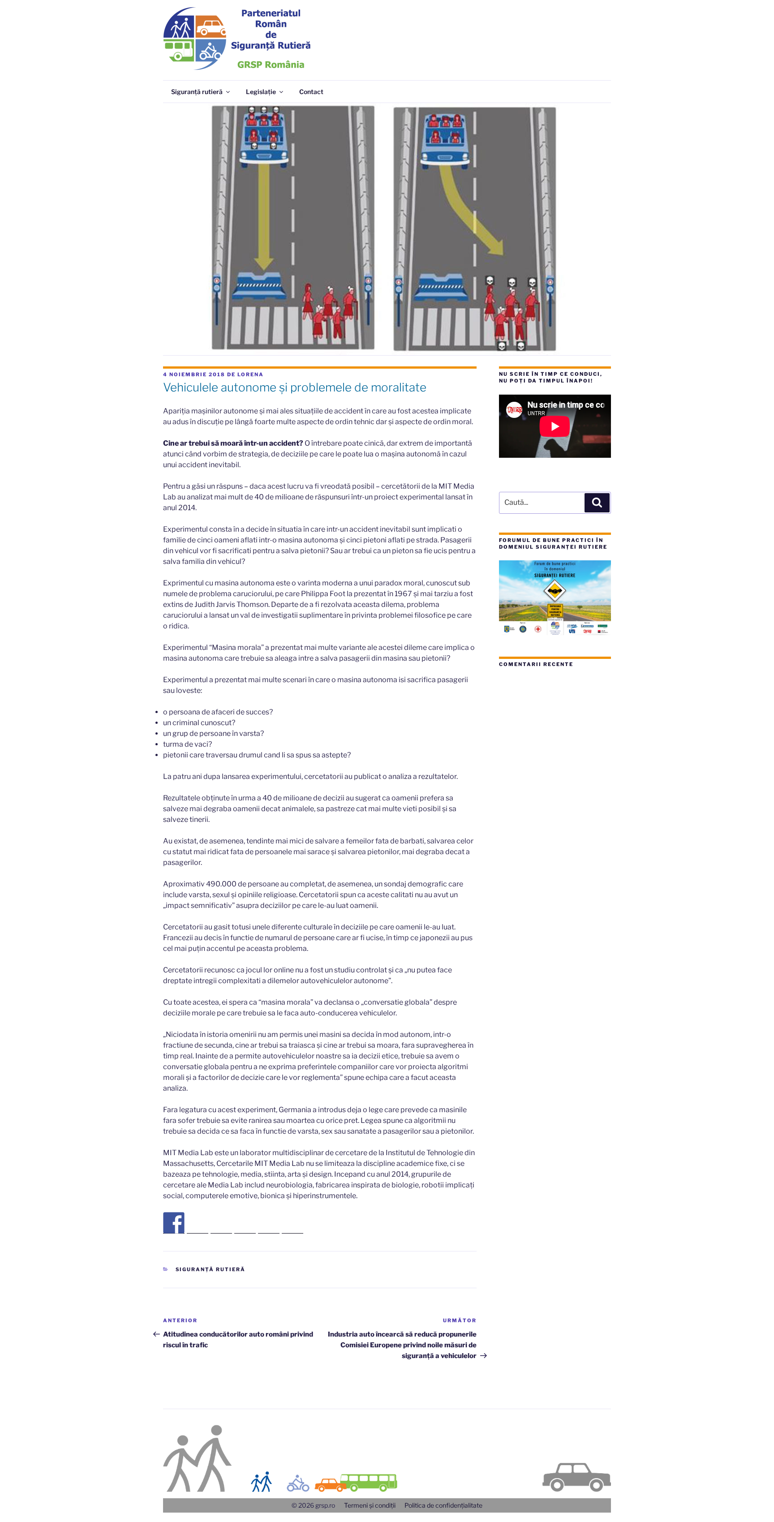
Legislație (261, 91)
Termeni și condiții (370, 1505)
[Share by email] (292, 1223)
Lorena (250, 374)
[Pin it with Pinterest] (245, 1223)
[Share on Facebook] (174, 1223)
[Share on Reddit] (221, 1223)
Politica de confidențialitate (443, 1505)
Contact (311, 91)
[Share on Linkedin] (269, 1223)
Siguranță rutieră (197, 91)
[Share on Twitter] (197, 1223)
